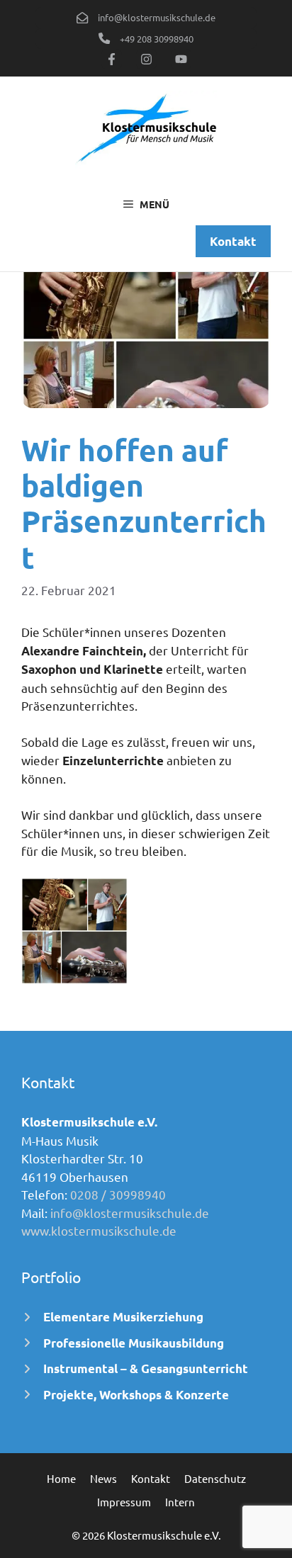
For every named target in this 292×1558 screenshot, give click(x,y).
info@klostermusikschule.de (129, 1212)
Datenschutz (215, 1478)
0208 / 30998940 (118, 1194)
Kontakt (150, 1478)
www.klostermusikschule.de (98, 1230)
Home (61, 1478)
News (103, 1478)
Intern (180, 1501)
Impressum (124, 1501)
